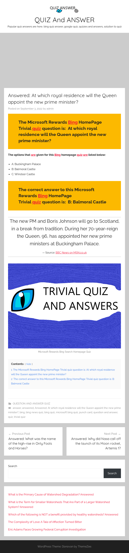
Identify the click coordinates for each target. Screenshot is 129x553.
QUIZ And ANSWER (65, 19)
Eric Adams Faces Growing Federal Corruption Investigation (47, 529)
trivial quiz (19, 416)
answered (28, 407)
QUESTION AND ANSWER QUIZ (31, 403)
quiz (36, 128)
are (33, 154)
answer (17, 407)
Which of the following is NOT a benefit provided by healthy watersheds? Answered (63, 514)
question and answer (105, 412)
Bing (73, 122)
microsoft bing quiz (67, 412)
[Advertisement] (64, 60)
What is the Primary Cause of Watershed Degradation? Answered (51, 494)
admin (50, 108)
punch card (85, 412)
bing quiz (49, 412)
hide (28, 364)
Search (12, 466)
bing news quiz (34, 412)
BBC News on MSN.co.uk (71, 252)
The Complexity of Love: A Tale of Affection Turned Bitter (45, 522)
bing (22, 412)
